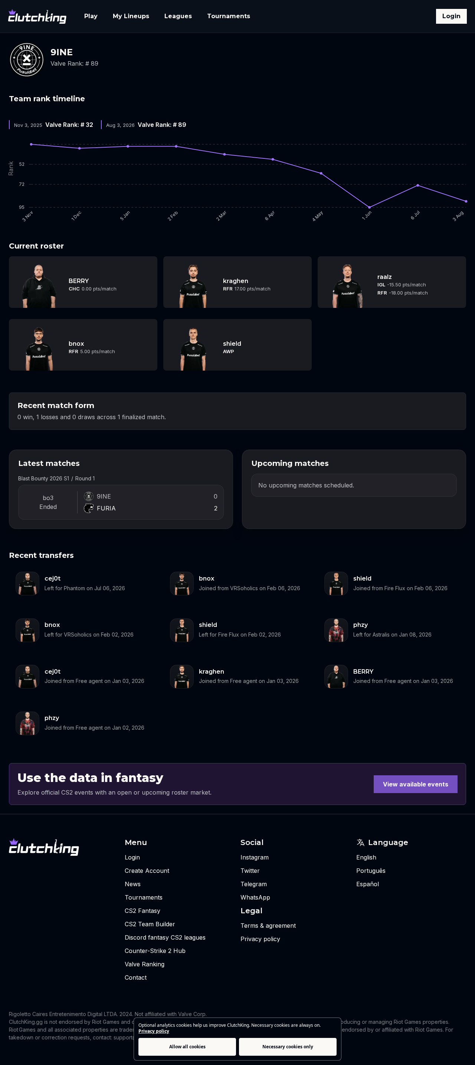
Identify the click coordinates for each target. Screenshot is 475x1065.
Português (371, 870)
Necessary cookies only (287, 1046)
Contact (136, 977)
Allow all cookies (187, 1046)
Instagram (254, 857)
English (366, 857)
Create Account (147, 870)
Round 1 (85, 478)
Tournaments (228, 16)
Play (91, 16)
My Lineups (131, 16)
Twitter (250, 870)
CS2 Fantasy (142, 910)
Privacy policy (153, 1031)
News (133, 884)
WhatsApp (255, 897)
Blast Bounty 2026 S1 (43, 478)
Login (451, 16)
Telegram (253, 884)
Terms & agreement (268, 925)
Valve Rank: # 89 (74, 63)
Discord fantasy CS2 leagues (165, 937)
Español (367, 884)
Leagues (178, 16)
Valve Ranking (144, 964)
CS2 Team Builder (150, 924)
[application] (237, 181)
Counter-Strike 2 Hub (155, 950)
